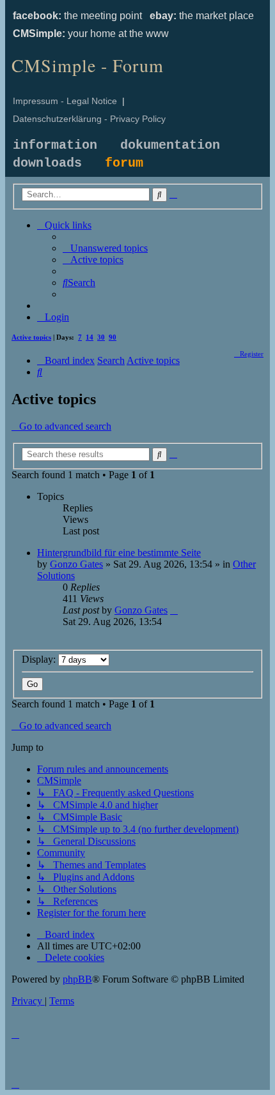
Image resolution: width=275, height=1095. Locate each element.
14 (89, 337)
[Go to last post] (174, 610)
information (55, 145)
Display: (40, 659)
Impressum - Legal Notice (65, 101)
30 (101, 337)
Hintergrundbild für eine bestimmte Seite (119, 552)
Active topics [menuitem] (31, 337)
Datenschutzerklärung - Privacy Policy (89, 119)
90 (112, 337)
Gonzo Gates (76, 564)
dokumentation (170, 145)
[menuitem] (105, 248)
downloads (47, 163)
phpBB (77, 979)
